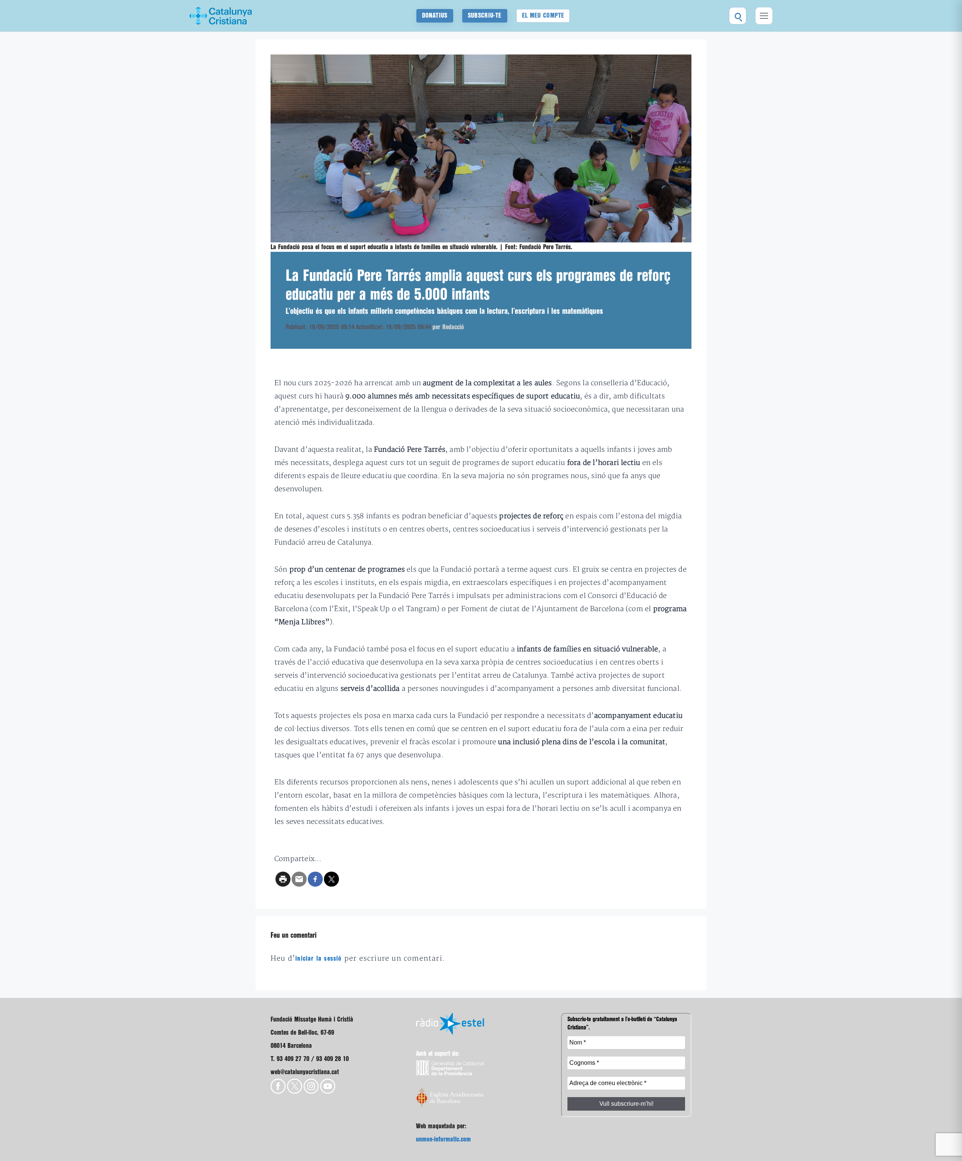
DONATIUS (435, 15)
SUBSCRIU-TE (485, 15)
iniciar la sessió (318, 958)
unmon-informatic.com (443, 1139)
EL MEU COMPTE (543, 15)
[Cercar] (737, 15)
